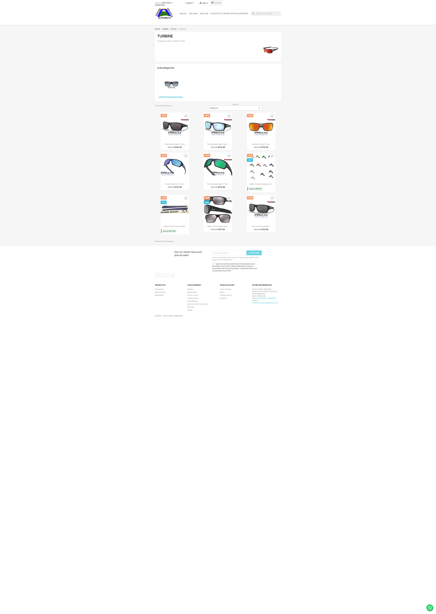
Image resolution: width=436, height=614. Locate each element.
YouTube (162, 275)
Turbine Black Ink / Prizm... (175, 184)
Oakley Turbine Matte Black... (218, 226)
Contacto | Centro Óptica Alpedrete (229, 13)
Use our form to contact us (197, 304)
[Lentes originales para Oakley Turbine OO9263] (171, 84)
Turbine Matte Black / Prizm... (175, 144)
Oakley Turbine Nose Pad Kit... (174, 226)
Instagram (167, 275)
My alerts (223, 298)
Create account (226, 295)
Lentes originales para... (171, 97)
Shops (189, 310)
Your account (227, 285)
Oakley (183, 13)
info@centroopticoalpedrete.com (265, 303)
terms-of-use (192, 295)
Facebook (157, 275)
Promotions (159, 289)
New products (160, 292)
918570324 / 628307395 (163, 4)
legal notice (191, 292)
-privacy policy (192, 298)
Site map (190, 307)
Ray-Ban (193, 13)
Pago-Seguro (192, 301)
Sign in (222, 292)
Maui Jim (204, 13)
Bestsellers (159, 295)
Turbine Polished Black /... (261, 226)
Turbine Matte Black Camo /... (218, 144)
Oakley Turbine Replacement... (261, 184)
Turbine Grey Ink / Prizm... (261, 144)
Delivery (190, 289)
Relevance (235, 108)
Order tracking (225, 289)
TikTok (172, 275)
